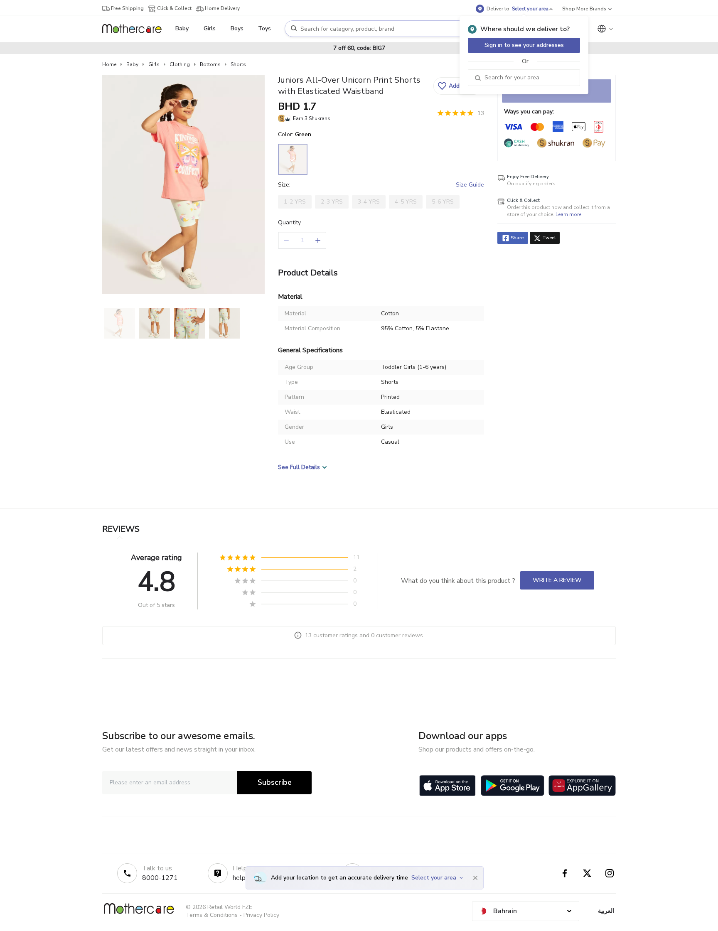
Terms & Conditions (212, 915)
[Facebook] (565, 873)
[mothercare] (135, 28)
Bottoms (210, 64)
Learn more (568, 214)
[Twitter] (587, 873)
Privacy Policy (261, 915)
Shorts (238, 64)
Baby (132, 64)
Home (109, 64)
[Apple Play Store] (447, 785)
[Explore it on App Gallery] (582, 785)
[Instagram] (610, 873)
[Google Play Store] (512, 785)
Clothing (180, 64)
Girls (154, 64)
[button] (457, 86)
